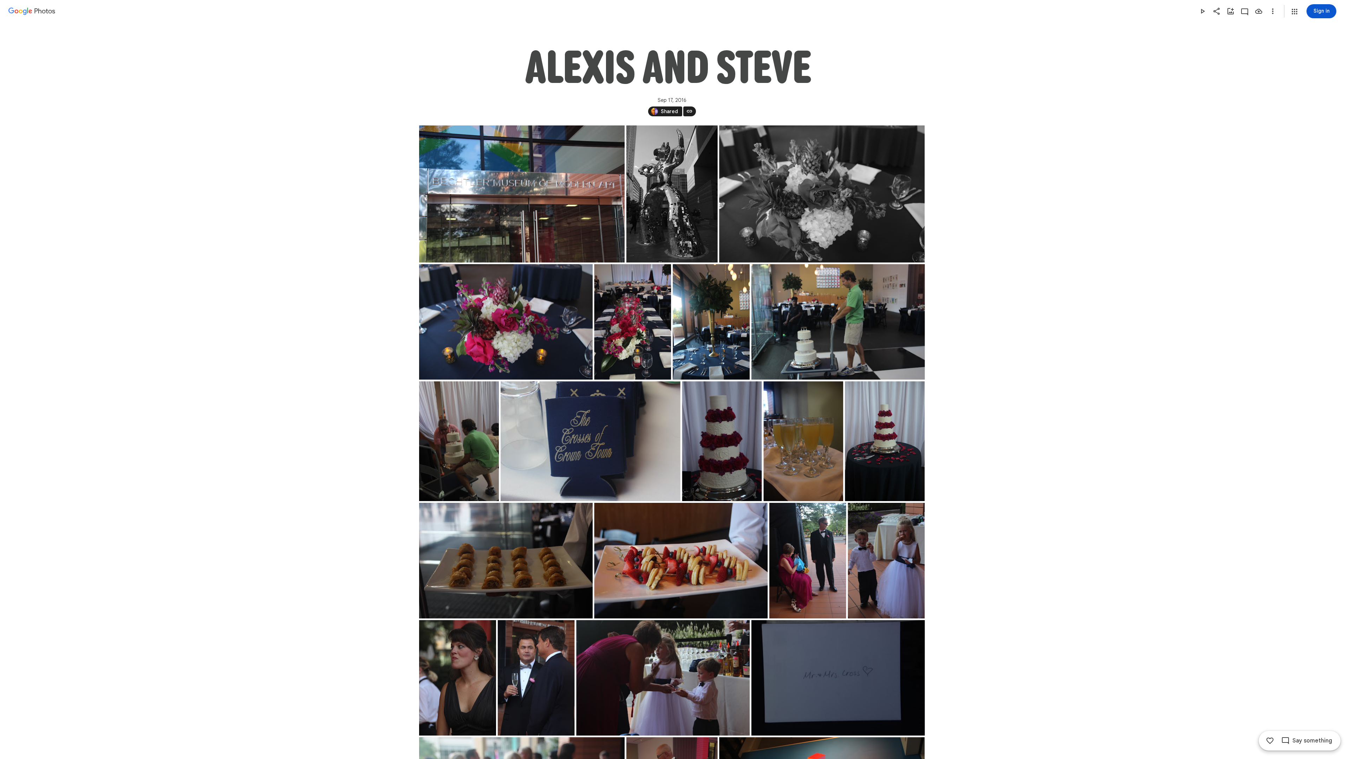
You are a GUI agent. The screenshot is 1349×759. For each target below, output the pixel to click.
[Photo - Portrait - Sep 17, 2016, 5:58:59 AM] (722, 441)
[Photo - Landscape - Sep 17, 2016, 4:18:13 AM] (522, 193)
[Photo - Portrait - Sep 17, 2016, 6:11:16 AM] (535, 678)
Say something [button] (1312, 740)
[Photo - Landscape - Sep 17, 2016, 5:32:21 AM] (590, 441)
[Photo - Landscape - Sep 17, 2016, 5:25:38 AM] (838, 322)
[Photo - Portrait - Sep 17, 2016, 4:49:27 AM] (671, 193)
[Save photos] (1259, 11)
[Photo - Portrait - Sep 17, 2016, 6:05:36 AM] (885, 441)
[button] (1295, 12)
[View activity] (1245, 11)
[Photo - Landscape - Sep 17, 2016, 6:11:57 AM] (663, 678)
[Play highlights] (1202, 11)
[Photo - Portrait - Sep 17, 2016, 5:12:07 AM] (632, 322)
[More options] (1273, 11)
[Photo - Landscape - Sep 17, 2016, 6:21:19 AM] (838, 678)
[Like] (1270, 741)
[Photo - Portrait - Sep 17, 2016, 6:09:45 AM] (807, 560)
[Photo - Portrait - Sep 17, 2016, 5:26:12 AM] (459, 441)
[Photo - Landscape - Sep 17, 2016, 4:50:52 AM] (506, 322)
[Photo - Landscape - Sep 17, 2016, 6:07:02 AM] (506, 560)
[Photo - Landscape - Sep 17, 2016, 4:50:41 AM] (822, 193)
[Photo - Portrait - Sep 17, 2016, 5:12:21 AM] (711, 322)
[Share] (1217, 11)
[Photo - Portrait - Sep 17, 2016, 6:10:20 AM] (886, 560)
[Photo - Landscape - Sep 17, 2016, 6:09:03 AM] (681, 560)
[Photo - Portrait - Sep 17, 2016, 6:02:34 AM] (803, 441)
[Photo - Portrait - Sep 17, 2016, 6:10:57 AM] (457, 678)
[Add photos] (1231, 11)
